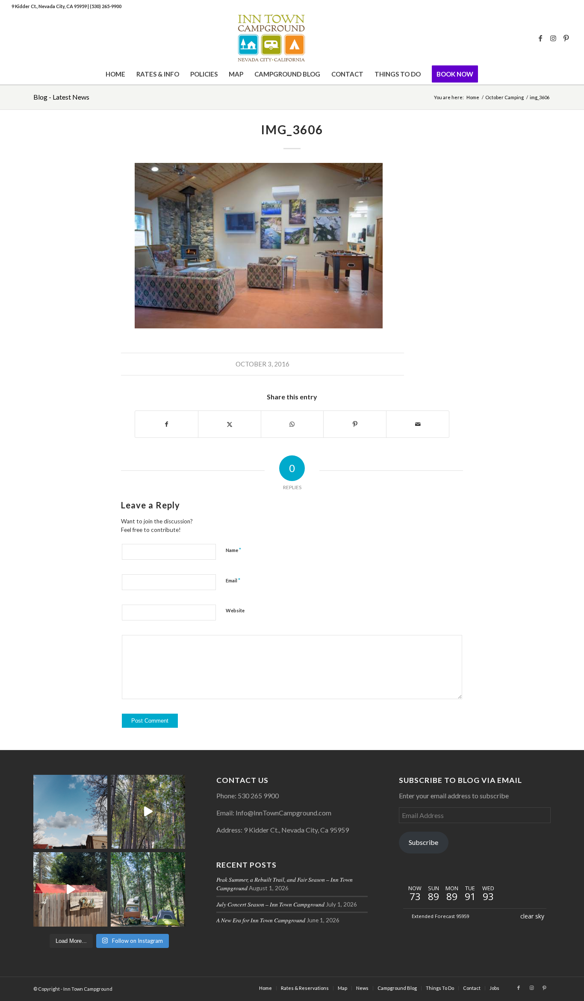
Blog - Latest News (61, 97)
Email (233, 580)
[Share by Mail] (417, 424)
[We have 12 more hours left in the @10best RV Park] (148, 812)
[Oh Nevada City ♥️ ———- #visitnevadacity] (70, 812)
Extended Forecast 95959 (440, 916)
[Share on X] (229, 424)
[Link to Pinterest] (566, 38)
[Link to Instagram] (553, 38)
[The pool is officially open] (70, 889)
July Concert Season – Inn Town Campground (270, 904)
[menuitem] (115, 74)
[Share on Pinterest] (355, 424)
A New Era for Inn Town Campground (260, 920)
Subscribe (423, 842)
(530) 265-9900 (105, 6)
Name (233, 549)
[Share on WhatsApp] (292, 424)
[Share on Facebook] (166, 424)
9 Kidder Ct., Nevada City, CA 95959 (50, 6)
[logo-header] (292, 38)
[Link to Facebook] (540, 38)
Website (235, 610)
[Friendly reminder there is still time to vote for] (148, 889)
